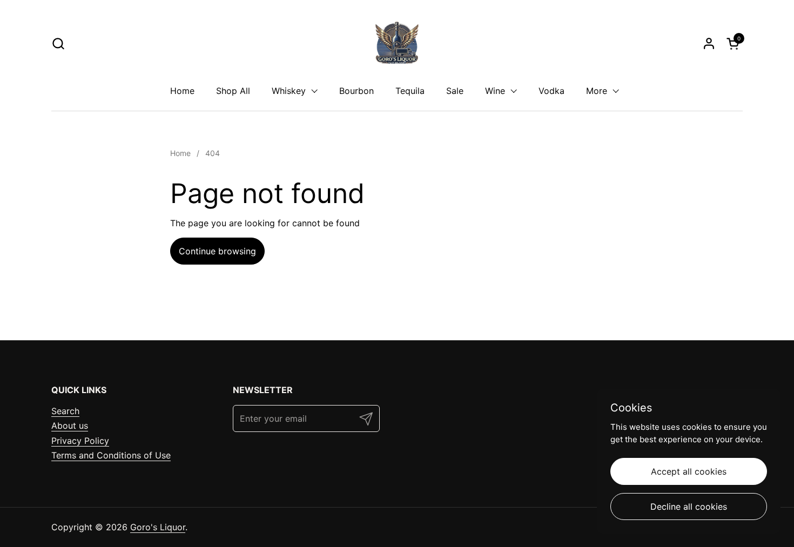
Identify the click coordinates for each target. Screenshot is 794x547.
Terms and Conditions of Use (111, 455)
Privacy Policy (80, 440)
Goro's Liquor (157, 527)
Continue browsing (217, 251)
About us (69, 425)
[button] (58, 43)
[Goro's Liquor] (397, 43)
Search (65, 411)
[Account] (709, 43)
